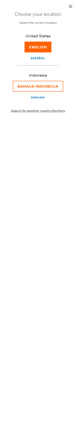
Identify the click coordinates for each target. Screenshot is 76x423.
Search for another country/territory (38, 111)
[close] (70, 6)
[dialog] (38, 211)
